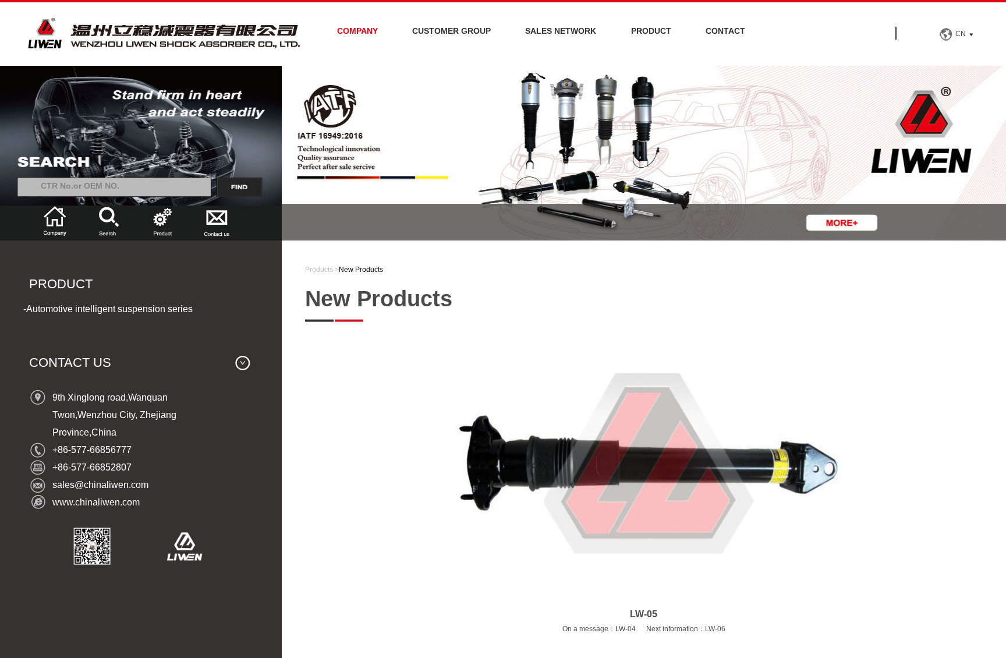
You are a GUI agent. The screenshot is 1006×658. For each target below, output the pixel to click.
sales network (560, 31)
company (357, 31)
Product (651, 31)
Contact (725, 31)
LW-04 (625, 629)
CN (960, 34)
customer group (451, 31)
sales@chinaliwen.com (100, 485)
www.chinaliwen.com (96, 502)
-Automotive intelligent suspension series (108, 309)
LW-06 (715, 629)
